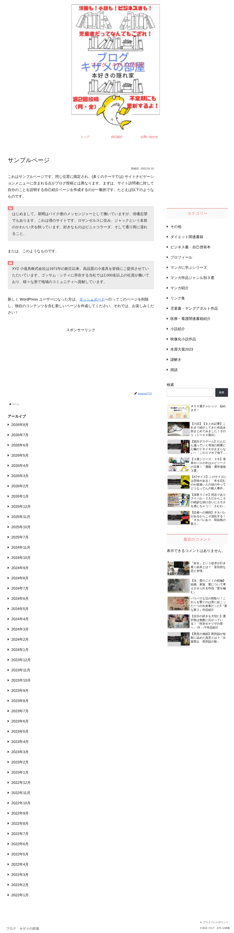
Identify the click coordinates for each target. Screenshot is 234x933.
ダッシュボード (92, 299)
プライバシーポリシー (216, 922)
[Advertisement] (81, 358)
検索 (170, 385)
